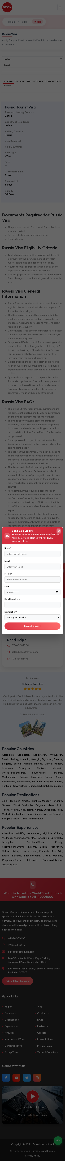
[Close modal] (59, 531)
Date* (7, 586)
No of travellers (12, 599)
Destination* (11, 611)
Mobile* (8, 573)
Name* (8, 548)
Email (7, 561)
